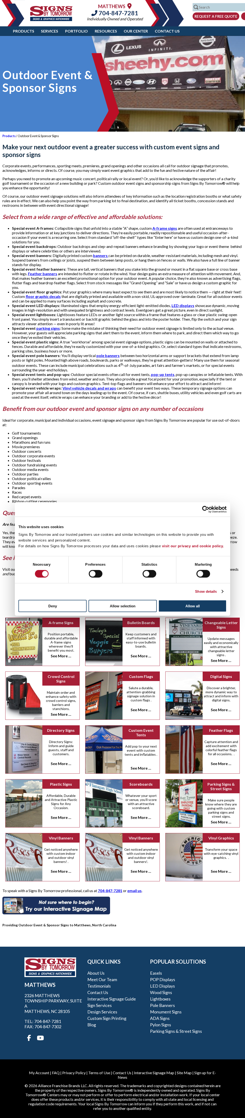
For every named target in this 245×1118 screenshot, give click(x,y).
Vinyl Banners (61, 838)
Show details (206, 591)
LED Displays (162, 986)
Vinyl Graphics (221, 838)
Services (49, 31)
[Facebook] (28, 1038)
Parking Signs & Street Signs (221, 786)
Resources (106, 31)
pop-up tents (162, 374)
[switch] (95, 574)
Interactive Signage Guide (111, 998)
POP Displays (162, 979)
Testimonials (99, 986)
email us (134, 890)
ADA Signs (160, 1018)
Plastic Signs (61, 784)
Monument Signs (166, 1011)
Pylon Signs (160, 1024)
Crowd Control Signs (61, 678)
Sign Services (99, 1005)
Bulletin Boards (141, 622)
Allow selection (122, 606)
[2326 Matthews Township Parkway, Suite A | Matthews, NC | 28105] (129, 5)
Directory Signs (61, 730)
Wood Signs (161, 992)
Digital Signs (221, 676)
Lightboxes (160, 998)
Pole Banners (162, 1005)
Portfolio (76, 31)
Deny (52, 606)
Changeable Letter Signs (221, 624)
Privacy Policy (74, 1072)
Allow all (192, 606)
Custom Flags (141, 676)
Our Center (136, 31)
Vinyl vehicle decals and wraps (89, 388)
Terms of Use (99, 1072)
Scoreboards (141, 784)
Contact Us (167, 31)
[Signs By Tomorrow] (51, 19)
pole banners (108, 355)
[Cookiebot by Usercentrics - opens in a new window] (206, 509)
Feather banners (42, 273)
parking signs (48, 328)
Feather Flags (221, 730)
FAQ (56, 1072)
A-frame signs (164, 228)
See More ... (61, 656)
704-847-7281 (117, 13)
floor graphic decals (43, 296)
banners (100, 255)
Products (23, 31)
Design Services (102, 1011)
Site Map (184, 1072)
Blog (91, 1024)
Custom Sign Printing (106, 1018)
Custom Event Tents (141, 732)
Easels (156, 973)
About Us (96, 973)
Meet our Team (102, 979)
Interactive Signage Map (154, 1072)
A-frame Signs (61, 622)
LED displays (183, 305)
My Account (39, 1072)
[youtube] (40, 1038)
